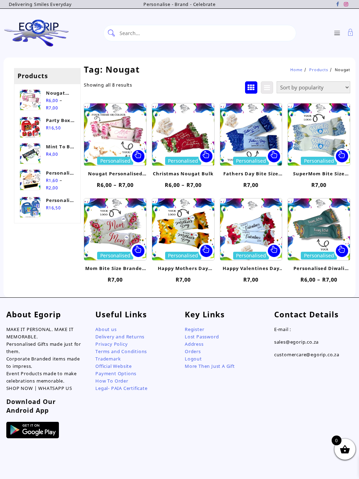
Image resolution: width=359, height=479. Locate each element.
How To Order (111, 381)
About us (105, 329)
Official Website (113, 366)
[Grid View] (251, 87)
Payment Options (115, 373)
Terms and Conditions (121, 351)
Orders (193, 351)
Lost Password (202, 336)
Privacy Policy (111, 344)
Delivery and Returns (119, 336)
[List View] (267, 87)
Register (194, 329)
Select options (138, 156)
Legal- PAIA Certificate (121, 388)
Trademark (108, 359)
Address (194, 344)
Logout (193, 359)
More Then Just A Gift (210, 366)
